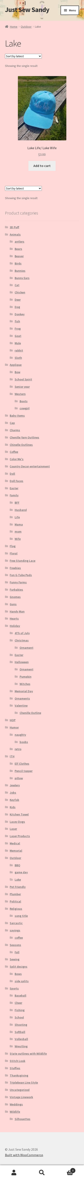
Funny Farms (18, 582)
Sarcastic (16, 923)
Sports (14, 988)
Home (13, 27)
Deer (18, 300)
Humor (14, 727)
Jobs (13, 792)
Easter (14, 488)
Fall (17, 952)
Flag (13, 546)
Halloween (22, 662)
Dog (17, 307)
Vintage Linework (21, 1097)
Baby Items (17, 415)
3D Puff (14, 227)
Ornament (26, 648)
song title (21, 916)
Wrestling (21, 1046)
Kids (13, 807)
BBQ (17, 865)
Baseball (20, 995)
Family (14, 495)
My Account (14, 1172)
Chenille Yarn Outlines (24, 437)
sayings (15, 930)
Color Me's (16, 459)
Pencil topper (24, 771)
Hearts (14, 618)
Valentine (21, 705)
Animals (15, 234)
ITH (12, 756)
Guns (13, 604)
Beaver (19, 256)
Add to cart (42, 166)
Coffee (14, 452)
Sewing (14, 959)
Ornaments (22, 698)
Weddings (16, 1104)
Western (20, 394)
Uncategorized (20, 1090)
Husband (21, 510)
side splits (22, 981)
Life (17, 517)
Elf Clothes (22, 764)
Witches (25, 684)
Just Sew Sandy (27, 9)
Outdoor (26, 27)
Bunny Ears (22, 278)
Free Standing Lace (22, 561)
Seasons (15, 945)
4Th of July (22, 633)
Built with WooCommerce (24, 1155)
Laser (13, 829)
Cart (64, 1169)
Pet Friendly (18, 887)
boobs (24, 742)
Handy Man (17, 611)
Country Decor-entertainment (30, 466)
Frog (18, 328)
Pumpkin (25, 677)
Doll (12, 474)
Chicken (20, 292)
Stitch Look (17, 1061)
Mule (18, 343)
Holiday (15, 626)
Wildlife (15, 1112)
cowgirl (25, 408)
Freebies (15, 568)
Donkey (20, 314)
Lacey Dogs (17, 822)
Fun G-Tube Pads (21, 575)
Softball (20, 1032)
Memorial (16, 851)
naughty (20, 735)
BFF (17, 502)
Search (42, 1172)
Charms (15, 430)
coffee (19, 938)
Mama (19, 524)
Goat (18, 336)
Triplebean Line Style (24, 1082)
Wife (18, 539)
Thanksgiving (19, 1075)
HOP (13, 720)
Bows (18, 974)
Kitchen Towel (19, 814)
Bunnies (20, 271)
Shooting (21, 1025)
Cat (17, 285)
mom (18, 531)
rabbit (19, 350)
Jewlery (15, 785)
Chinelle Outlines (21, 445)
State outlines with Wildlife (28, 1053)
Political (15, 901)
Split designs (18, 966)
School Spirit (23, 379)
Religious (16, 909)
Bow (17, 372)
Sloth (18, 358)
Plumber (15, 894)
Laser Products (20, 836)
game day (21, 872)
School (19, 1017)
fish (17, 321)
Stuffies (15, 1068)
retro (18, 749)
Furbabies (16, 590)
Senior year (22, 387)
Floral (13, 553)
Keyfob (14, 800)
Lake (18, 879)
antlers (19, 241)
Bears (18, 249)
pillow (19, 778)
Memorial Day (24, 691)
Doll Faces (16, 481)
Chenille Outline (30, 713)
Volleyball (21, 1039)
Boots (24, 401)
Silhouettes (22, 1119)
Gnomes (15, 597)
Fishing (20, 1010)
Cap (12, 423)
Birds (18, 263)
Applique (16, 365)
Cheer (18, 1003)
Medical (15, 843)
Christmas (22, 640)
